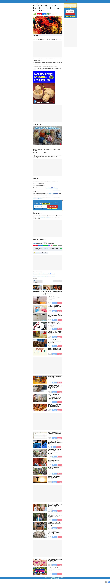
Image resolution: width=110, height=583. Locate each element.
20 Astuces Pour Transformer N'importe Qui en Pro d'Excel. (54, 433)
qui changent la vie (70, 6)
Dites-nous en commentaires (43, 217)
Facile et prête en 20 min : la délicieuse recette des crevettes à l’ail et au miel (54, 405)
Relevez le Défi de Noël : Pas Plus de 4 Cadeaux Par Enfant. (54, 349)
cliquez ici (35, 243)
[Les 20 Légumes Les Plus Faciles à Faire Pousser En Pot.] (40, 571)
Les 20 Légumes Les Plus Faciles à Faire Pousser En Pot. (55, 568)
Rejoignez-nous (52, 206)
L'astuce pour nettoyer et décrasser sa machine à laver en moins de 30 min (54, 307)
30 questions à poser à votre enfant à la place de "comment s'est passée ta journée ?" (55, 515)
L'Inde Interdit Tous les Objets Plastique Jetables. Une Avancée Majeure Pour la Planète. (54, 451)
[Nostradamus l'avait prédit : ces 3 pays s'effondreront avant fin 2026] (58, 287)
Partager (44, 14)
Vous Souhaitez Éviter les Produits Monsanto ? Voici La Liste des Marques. (54, 324)
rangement (35, 278)
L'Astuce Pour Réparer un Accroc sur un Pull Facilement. (44, 273)
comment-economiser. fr (54, 1)
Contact (49, 577)
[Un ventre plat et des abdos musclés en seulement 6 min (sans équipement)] (40, 525)
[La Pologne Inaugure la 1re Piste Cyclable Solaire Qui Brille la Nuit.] (40, 444)
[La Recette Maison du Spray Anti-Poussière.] (40, 300)
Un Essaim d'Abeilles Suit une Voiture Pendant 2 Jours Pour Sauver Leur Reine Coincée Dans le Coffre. (54, 387)
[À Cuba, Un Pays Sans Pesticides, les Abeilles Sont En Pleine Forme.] (40, 343)
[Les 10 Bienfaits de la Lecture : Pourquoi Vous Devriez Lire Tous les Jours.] (40, 462)
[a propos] (74, 1)
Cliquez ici (45, 242)
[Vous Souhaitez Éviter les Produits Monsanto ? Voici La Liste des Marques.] (40, 325)
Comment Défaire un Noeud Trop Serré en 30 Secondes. (44, 276)
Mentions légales (53, 577)
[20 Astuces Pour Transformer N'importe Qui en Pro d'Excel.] (40, 435)
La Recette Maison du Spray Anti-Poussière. (54, 297)
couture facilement (56, 190)
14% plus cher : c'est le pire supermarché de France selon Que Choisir (38, 292)
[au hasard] (70, 1)
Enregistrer (39, 14)
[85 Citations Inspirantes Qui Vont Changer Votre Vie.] (40, 479)
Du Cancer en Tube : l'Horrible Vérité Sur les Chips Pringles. (55, 331)
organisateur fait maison (38, 198)
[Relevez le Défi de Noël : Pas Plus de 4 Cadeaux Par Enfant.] (40, 351)
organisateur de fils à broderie (52, 187)
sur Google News (41, 252)
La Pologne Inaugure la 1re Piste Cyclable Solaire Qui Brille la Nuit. (55, 442)
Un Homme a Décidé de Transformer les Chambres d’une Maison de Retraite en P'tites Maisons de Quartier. (54, 396)
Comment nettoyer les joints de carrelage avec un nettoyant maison (55, 315)
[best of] (38, 1)
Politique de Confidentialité (61, 577)
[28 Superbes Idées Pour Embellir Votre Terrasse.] (40, 470)
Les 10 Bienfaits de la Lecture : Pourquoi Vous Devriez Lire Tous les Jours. (55, 460)
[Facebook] (40, 245)
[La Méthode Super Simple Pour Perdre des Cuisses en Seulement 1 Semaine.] (40, 562)
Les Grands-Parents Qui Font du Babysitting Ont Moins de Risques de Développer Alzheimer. (55, 506)
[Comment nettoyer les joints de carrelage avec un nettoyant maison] (40, 317)
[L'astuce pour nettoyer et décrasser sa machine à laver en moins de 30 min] (40, 308)
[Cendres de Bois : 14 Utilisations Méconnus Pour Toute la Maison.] (40, 534)
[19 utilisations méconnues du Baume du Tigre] (40, 379)
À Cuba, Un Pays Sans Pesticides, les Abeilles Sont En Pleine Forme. (55, 341)
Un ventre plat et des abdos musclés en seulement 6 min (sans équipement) (54, 524)
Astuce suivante (57, 280)
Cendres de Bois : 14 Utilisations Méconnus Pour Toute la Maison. (54, 532)
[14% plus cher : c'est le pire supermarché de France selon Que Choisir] (37, 287)
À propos (46, 577)
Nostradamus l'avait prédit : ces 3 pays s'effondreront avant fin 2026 (57, 292)
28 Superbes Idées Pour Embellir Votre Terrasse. (53, 468)
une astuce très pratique (53, 193)
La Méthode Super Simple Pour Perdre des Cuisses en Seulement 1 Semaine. (55, 560)
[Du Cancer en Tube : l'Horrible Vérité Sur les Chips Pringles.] (40, 334)
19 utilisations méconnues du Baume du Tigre (54, 377)
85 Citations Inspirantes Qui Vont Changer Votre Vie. (54, 476)
